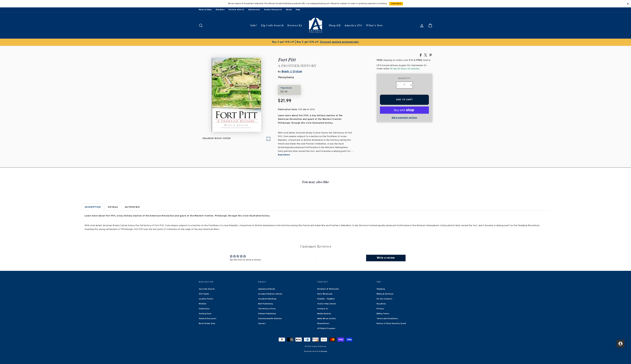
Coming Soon (205, 313)
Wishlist (203, 304)
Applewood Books (266, 289)
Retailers (220, 9)
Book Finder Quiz (207, 323)
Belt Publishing (265, 304)
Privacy (380, 308)
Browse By (294, 25)
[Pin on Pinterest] (430, 54)
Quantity (404, 78)
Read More (284, 154)
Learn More (396, 4)
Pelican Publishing (267, 313)
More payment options (404, 117)
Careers (262, 323)
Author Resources (273, 9)
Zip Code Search (272, 25)
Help (298, 9)
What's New (374, 25)
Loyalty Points (206, 299)
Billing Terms (383, 313)
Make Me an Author (326, 318)
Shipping (381, 289)
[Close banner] (627, 3)
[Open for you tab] (620, 344)
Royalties (381, 304)
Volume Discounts (207, 318)
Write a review (386, 258)
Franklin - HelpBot (326, 299)
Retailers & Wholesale (328, 289)
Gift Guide (204, 294)
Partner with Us (236, 9)
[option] (315, 42)
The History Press (267, 308)
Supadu (324, 351)
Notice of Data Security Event (391, 323)
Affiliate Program (326, 328)
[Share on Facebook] (420, 54)
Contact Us (322, 308)
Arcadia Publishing (267, 299)
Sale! (253, 25)
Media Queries (324, 313)
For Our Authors (384, 299)
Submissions (254, 9)
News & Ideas (205, 9)
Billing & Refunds (385, 294)
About (289, 9)
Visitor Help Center (326, 304)
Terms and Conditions (387, 318)
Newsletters (323, 323)
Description (93, 207)
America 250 (353, 25)
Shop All (334, 25)
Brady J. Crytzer (292, 71)
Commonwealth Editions (270, 318)
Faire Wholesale (324, 294)
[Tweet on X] (425, 54)
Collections (204, 308)
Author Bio (132, 207)
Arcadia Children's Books (270, 294)
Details (113, 207)
